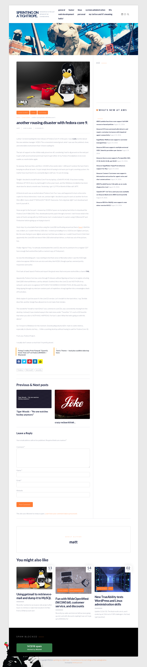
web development (66, 14)
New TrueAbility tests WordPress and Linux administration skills (109, 600)
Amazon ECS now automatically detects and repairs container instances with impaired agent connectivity (112, 132)
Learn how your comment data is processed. (61, 514)
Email (19, 480)
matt (18, 128)
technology (42, 112)
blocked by (34, 647)
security (39, 370)
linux (80, 10)
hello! (60, 18)
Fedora (20, 370)
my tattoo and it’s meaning (100, 14)
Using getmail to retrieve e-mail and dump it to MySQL (34, 596)
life (110, 10)
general (61, 10)
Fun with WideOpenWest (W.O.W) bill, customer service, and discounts (72, 602)
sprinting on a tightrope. (27, 14)
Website (19, 490)
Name (19, 470)
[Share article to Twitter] (24, 361)
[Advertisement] (113, 84)
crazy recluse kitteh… (65, 422)
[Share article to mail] (40, 361)
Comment (20, 447)
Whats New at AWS (113, 110)
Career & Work (23, 112)
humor (71, 10)
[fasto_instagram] (125, 14)
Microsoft (29, 370)
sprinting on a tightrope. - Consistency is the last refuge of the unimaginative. (80, 660)
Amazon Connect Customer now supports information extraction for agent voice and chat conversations (111, 176)
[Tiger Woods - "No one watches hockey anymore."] (34, 407)
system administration (95, 10)
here (80, 227)
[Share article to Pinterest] (29, 361)
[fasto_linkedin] (122, 14)
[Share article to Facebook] (18, 361)
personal (81, 14)
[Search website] (128, 14)
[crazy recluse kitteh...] (72, 418)
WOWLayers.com (77, 662)
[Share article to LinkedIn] (35, 361)
